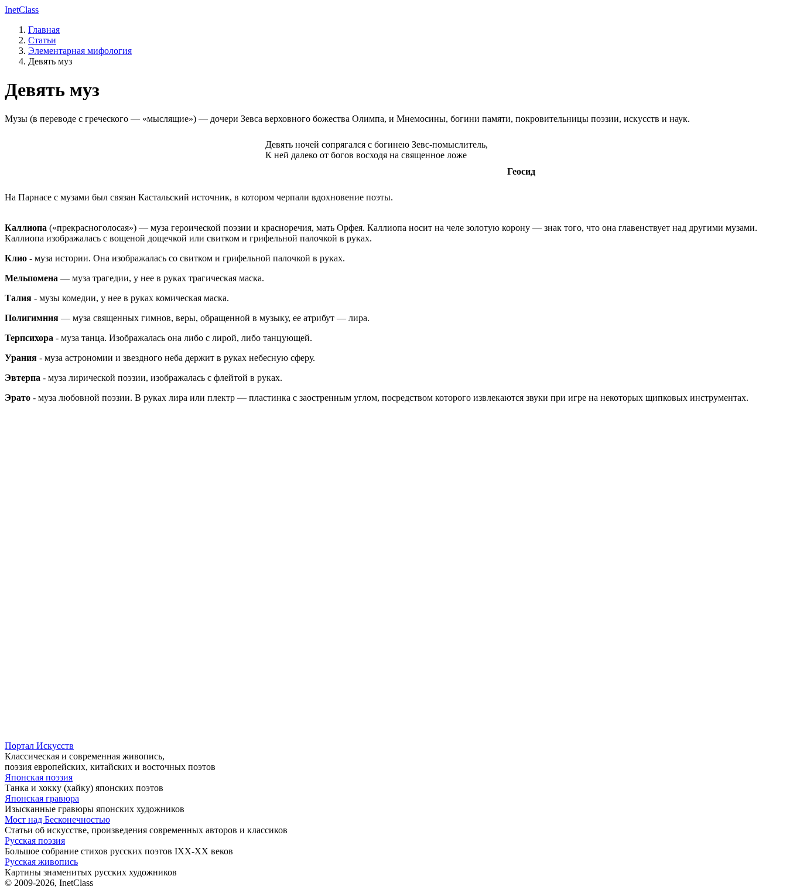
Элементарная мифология (80, 51)
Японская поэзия (39, 777)
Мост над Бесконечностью (57, 819)
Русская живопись (41, 862)
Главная (44, 30)
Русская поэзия (35, 841)
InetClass (22, 10)
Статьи (42, 40)
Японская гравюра (42, 798)
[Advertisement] (356, 495)
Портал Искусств (39, 746)
